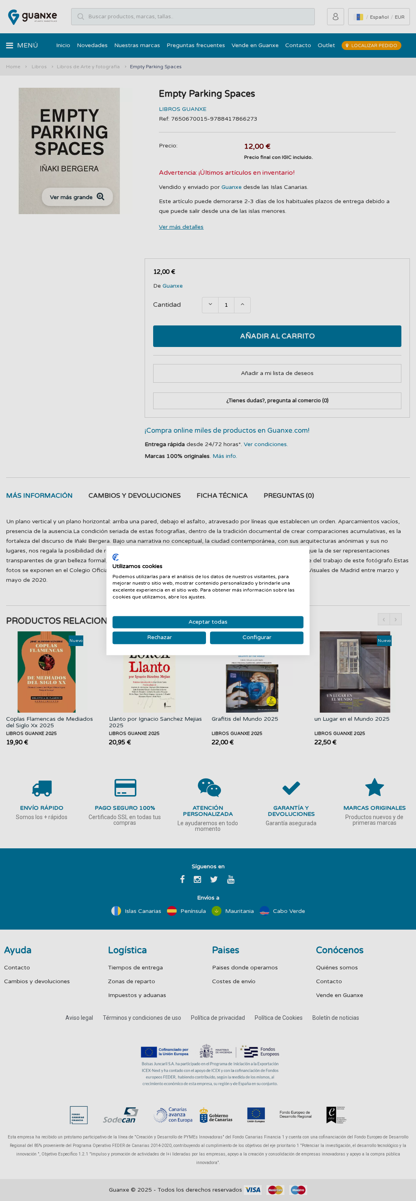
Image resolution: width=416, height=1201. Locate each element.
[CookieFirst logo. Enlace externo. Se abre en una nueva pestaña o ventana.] (116, 557)
